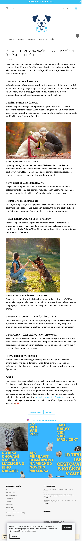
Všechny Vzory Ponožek (12, 490)
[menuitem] (11, 39)
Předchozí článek (35, 412)
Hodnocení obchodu (11, 495)
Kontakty (8, 501)
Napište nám (9, 507)
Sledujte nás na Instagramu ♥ (43, 421)
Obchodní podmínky (11, 510)
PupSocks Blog (10, 498)
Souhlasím (67, 528)
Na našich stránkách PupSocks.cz (51, 397)
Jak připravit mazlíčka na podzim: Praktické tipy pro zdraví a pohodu (60, 501)
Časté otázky (9, 504)
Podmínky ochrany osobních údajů (15, 513)
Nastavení (14, 536)
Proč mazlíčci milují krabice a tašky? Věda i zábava (58, 490)
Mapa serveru (10, 515)
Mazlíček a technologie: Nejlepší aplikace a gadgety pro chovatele (59, 495)
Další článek (49, 412)
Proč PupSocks (10, 492)
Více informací (30, 531)
